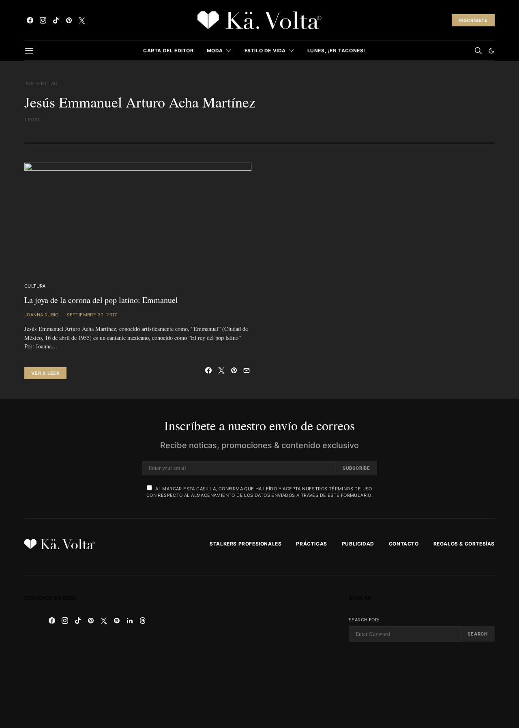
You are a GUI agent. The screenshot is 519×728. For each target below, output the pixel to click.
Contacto (404, 544)
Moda (215, 50)
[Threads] (142, 620)
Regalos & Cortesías (464, 544)
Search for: (364, 620)
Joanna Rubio (41, 315)
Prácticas (311, 544)
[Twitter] (82, 20)
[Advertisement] (259, 652)
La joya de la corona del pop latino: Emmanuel (101, 299)
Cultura (35, 286)
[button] (491, 50)
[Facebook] (30, 20)
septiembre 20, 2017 (91, 315)
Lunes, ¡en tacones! (336, 50)
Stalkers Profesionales (245, 544)
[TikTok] (56, 20)
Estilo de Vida (265, 50)
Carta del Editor (168, 50)
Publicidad (358, 544)
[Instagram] (43, 20)
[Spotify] (116, 620)
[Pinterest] (69, 20)
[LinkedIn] (129, 620)
